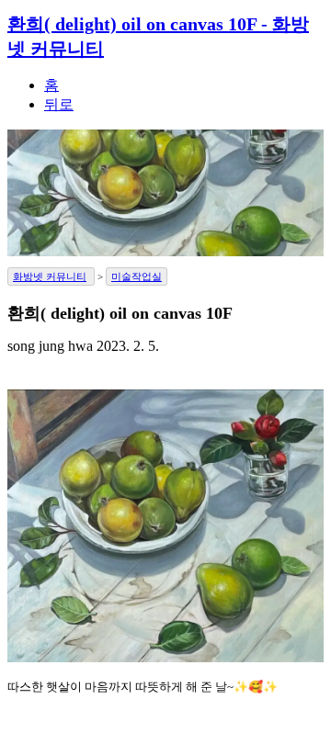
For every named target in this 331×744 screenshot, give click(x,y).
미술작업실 (136, 276)
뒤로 (59, 104)
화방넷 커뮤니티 (49, 276)
